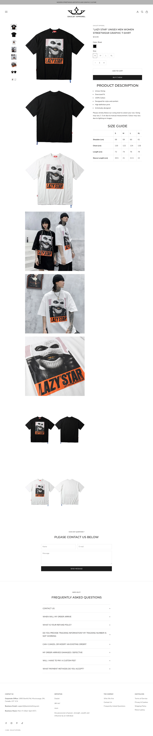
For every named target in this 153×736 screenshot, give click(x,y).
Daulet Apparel (99, 25)
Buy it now (117, 77)
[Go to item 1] (14, 27)
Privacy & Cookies (141, 702)
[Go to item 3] (14, 42)
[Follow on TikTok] (22, 723)
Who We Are (109, 698)
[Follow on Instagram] (11, 723)
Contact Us (108, 702)
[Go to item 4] (14, 49)
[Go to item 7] (14, 72)
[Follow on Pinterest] (17, 723)
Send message (77, 569)
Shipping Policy (140, 706)
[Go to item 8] (14, 79)
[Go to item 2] (14, 34)
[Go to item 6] (14, 64)
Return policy (140, 710)
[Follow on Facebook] (6, 723)
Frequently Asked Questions (114, 706)
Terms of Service (141, 698)
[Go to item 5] (14, 57)
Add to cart (117, 71)
